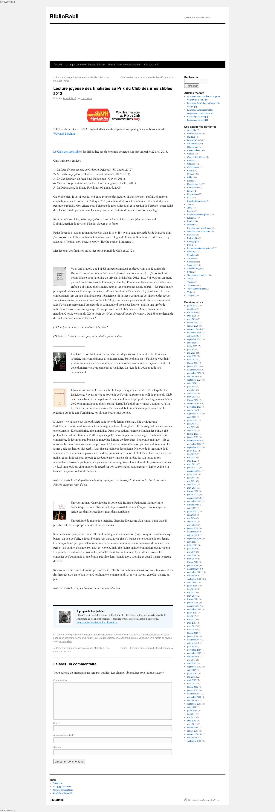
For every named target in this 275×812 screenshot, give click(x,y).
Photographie (193, 241)
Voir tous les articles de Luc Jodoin (97, 622)
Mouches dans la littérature (199, 227)
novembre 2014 (194, 649)
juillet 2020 (192, 511)
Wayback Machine (64, 133)
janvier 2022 (192, 467)
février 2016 (192, 632)
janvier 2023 (192, 437)
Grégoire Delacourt (108, 637)
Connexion (57, 782)
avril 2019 (191, 555)
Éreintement (192, 187)
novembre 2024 (194, 372)
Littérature (191, 217)
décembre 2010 (194, 734)
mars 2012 (192, 683)
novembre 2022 (194, 443)
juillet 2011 (192, 710)
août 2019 (191, 541)
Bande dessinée (194, 133)
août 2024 (191, 383)
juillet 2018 (192, 585)
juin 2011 (191, 713)
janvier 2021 (192, 494)
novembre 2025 (194, 332)
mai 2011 (191, 717)
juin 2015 (191, 646)
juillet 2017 (192, 612)
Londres (191, 221)
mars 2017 (192, 626)
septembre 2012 (194, 666)
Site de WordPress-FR (62, 793)
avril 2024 (191, 393)
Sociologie (192, 261)
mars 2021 (192, 487)
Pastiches (191, 234)
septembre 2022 (194, 447)
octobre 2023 (193, 410)
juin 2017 (191, 615)
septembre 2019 (194, 538)
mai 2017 (191, 619)
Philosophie (192, 237)
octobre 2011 (193, 700)
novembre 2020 (194, 501)
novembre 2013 (194, 653)
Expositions (192, 194)
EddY (189, 177)
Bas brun (191, 136)
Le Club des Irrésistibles (67, 151)
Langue (190, 210)
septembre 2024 (194, 379)
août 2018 (191, 582)
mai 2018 (191, 592)
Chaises (190, 153)
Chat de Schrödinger (196, 156)
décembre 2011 (194, 693)
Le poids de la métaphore (198, 214)
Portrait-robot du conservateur (124, 64)
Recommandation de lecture (98, 634)
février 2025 (192, 362)
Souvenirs (191, 264)
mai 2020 (191, 518)
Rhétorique (192, 251)
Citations (191, 163)
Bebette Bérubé (194, 140)
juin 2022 (191, 453)
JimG (189, 207)
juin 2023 (191, 423)
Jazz (189, 204)
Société (190, 258)
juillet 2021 (192, 474)
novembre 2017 (194, 609)
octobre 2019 (193, 534)
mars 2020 (192, 524)
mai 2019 (191, 551)
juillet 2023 (192, 420)
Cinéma (190, 160)
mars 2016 (192, 629)
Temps (190, 278)
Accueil (58, 64)
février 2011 (192, 727)
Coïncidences (193, 167)
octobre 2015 (193, 642)
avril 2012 (191, 680)
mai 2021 (191, 480)
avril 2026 (191, 315)
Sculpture (191, 254)
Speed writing (193, 268)
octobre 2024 (193, 376)
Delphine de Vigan (74, 637)
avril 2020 (191, 521)
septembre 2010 (194, 740)
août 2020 (191, 507)
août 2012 (191, 669)
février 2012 (192, 686)
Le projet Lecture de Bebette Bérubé (85, 64)
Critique (190, 173)
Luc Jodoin (86, 98)
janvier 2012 (192, 690)
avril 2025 (191, 356)
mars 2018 (192, 595)
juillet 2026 (192, 305)
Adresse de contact (63, 735)
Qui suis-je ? (151, 64)
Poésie (190, 244)
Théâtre (190, 281)
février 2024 (192, 399)
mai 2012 (191, 676)
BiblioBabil (64, 16)
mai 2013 (191, 659)
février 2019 (192, 561)
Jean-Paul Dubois (128, 637)
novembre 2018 (194, 572)
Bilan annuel (192, 146)
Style (189, 271)
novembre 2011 (194, 696)
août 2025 (191, 342)
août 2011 (191, 707)
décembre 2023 (194, 403)
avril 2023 (191, 430)
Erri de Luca (91, 637)
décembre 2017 (194, 605)
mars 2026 (192, 318)
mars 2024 (192, 396)
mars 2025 (192, 359)
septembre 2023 (194, 413)
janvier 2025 (192, 366)
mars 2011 (192, 723)
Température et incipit (196, 275)
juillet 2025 (192, 345)
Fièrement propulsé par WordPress (204, 799)
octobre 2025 (193, 335)
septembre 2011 (194, 703)
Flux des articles (62, 786)
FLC (189, 197)
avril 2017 (191, 622)
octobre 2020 (193, 504)
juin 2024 (191, 386)
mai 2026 (191, 312)
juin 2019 (191, 548)
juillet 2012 (192, 673)
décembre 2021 (194, 470)
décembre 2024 (194, 369)
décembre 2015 (194, 639)
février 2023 (192, 433)
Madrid (190, 224)
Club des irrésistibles (151, 634)
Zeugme (190, 295)
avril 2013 (191, 663)
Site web (57, 747)
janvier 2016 (192, 636)
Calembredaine (193, 150)
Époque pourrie (194, 183)
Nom (56, 723)
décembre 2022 (194, 440)
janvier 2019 (192, 565)
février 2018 (192, 599)
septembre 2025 (194, 339)
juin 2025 (191, 349)
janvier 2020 (192, 528)
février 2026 (192, 322)
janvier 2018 (192, 602)
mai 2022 (191, 457)
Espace (190, 190)
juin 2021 (191, 477)
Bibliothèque (192, 143)
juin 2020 (191, 514)
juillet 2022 (192, 450)
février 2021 (192, 491)
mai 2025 (191, 352)
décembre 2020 (194, 497)
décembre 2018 (194, 568)
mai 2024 (191, 389)
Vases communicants (196, 288)
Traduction (192, 285)
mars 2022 (192, 464)
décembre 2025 (194, 329)
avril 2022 (191, 460)
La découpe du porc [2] (197, 116)
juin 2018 (191, 588)
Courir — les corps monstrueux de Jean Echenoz (146, 77)
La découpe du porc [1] (197, 119)
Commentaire (60, 680)
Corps (190, 170)
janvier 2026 (192, 325)
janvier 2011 (192, 730)
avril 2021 (191, 484)
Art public (191, 129)
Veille (189, 291)
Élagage (190, 180)
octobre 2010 (193, 737)
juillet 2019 (192, 545)
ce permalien (65, 641)
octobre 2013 (193, 656)
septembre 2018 (194, 578)
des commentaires (63, 789)
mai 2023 (191, 426)
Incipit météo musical (196, 200)
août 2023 (191, 416)
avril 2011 (191, 720)
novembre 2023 (194, 406)
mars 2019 (192, 558)
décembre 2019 (194, 531)
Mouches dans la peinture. (198, 231)
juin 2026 (191, 308)
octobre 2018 (193, 575)
